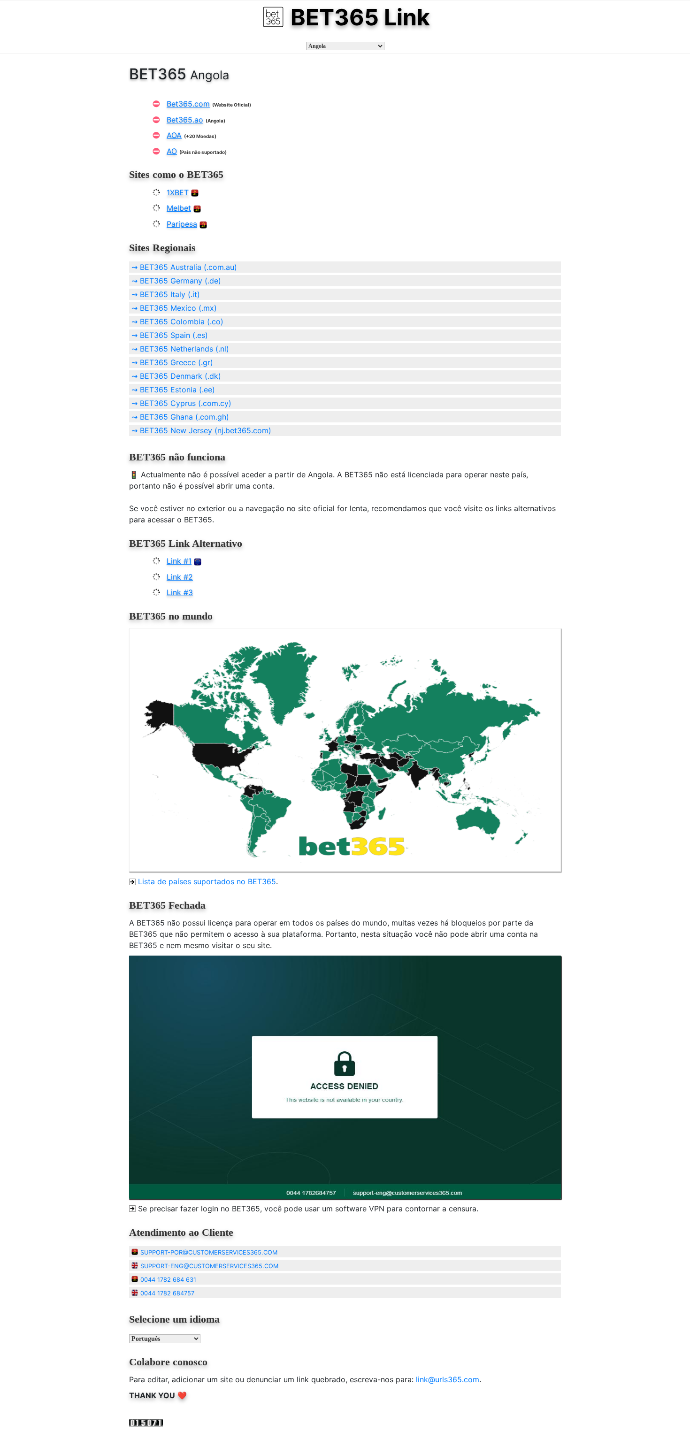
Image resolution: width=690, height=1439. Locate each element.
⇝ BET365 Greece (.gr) (172, 362)
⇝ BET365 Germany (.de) (176, 280)
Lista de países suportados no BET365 (207, 881)
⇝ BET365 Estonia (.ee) (173, 389)
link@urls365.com (447, 1379)
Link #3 (180, 592)
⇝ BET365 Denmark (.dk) (176, 376)
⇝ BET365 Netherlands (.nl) (180, 348)
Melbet (179, 208)
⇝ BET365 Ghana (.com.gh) (180, 416)
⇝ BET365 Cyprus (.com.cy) (181, 403)
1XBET (178, 192)
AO (172, 151)
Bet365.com (188, 103)
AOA (174, 135)
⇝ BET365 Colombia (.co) (177, 321)
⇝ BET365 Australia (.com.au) (184, 267)
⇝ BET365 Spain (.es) (169, 335)
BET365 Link (360, 17)
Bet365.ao (185, 119)
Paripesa (182, 224)
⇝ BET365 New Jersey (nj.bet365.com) (201, 430)
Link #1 (179, 561)
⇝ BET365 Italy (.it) (165, 294)
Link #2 (180, 577)
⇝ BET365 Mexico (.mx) (174, 308)
